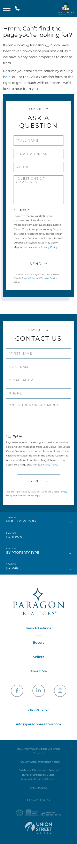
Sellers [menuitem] (38, 657)
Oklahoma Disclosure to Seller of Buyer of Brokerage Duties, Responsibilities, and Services (38, 775)
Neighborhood (21, 521)
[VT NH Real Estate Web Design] (38, 828)
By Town (14, 537)
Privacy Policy (49, 247)
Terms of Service (48, 278)
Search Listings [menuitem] (38, 628)
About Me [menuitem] (38, 671)
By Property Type (22, 553)
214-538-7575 (18, 8)
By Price (14, 568)
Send (36, 264)
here (6, 77)
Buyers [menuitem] (38, 643)
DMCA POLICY (38, 787)
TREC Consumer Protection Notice (38, 761)
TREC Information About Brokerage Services (38, 751)
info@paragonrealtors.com (38, 724)
